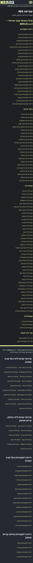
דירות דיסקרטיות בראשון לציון (23, 88)
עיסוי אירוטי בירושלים (26, 139)
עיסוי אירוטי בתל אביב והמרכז (23, 143)
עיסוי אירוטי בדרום (27, 114)
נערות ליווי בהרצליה (27, 264)
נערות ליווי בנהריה (27, 223)
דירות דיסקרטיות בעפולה (24, 552)
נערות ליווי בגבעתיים (26, 257)
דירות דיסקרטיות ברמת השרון (24, 94)
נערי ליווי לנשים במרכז (26, 338)
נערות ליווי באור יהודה (26, 251)
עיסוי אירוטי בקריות (27, 136)
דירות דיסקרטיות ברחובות (24, 507)
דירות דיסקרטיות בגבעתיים (23, 471)
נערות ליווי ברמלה (27, 295)
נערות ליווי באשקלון (26, 200)
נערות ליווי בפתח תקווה (25, 283)
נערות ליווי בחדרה (27, 213)
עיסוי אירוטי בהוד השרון (25, 149)
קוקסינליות (28, 316)
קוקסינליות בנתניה (27, 325)
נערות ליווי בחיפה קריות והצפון (23, 207)
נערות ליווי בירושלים (26, 245)
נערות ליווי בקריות (27, 241)
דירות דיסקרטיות (26, 29)
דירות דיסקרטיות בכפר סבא (24, 79)
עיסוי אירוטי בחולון (27, 155)
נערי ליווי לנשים (27, 333)
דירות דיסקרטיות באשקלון (25, 41)
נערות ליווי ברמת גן (27, 298)
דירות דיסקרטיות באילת (25, 38)
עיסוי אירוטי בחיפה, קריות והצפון (22, 127)
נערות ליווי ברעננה (27, 305)
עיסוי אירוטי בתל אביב (26, 181)
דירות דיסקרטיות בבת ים (25, 66)
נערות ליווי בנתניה (27, 279)
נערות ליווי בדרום (27, 191)
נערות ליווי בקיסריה (27, 238)
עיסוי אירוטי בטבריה (26, 133)
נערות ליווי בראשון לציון (25, 289)
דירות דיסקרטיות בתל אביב (24, 101)
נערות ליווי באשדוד (27, 197)
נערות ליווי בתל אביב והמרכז (24, 248)
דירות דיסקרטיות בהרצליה (25, 72)
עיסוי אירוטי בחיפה (27, 130)
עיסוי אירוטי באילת (27, 117)
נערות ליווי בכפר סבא (26, 273)
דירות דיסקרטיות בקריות (25, 56)
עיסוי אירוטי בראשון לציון (25, 168)
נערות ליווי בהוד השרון (26, 260)
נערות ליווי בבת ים (27, 254)
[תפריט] (30, 2)
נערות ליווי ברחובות (27, 292)
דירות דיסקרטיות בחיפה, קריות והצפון (21, 47)
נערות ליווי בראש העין (26, 286)
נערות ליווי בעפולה (27, 235)
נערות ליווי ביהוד (28, 270)
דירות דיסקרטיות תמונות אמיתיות (22, 104)
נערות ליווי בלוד (28, 276)
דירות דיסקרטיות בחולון (25, 75)
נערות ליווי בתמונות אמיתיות (24, 311)
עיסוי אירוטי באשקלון (26, 121)
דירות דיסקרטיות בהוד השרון (24, 69)
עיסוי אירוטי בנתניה (27, 162)
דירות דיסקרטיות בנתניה (25, 82)
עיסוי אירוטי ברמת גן (26, 171)
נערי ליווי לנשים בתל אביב (25, 341)
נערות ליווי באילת (27, 194)
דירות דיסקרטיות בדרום (25, 34)
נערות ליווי (29, 186)
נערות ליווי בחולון (27, 267)
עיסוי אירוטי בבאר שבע (26, 124)
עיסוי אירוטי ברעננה (27, 177)
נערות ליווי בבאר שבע (26, 204)
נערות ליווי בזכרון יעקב (26, 210)
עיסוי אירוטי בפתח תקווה (25, 165)
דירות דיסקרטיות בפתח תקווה (24, 85)
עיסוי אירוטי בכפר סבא (26, 158)
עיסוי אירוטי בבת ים (27, 146)
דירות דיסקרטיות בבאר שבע (24, 44)
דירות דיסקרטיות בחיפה (25, 50)
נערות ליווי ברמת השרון (25, 301)
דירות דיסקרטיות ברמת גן (25, 91)
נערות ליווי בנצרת (27, 226)
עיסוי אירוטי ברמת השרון (25, 174)
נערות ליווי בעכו (28, 232)
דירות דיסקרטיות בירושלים (24, 60)
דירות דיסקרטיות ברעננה (25, 98)
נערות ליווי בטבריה (27, 219)
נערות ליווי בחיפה (27, 216)
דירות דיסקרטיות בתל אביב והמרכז (22, 63)
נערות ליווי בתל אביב (26, 308)
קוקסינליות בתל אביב (26, 328)
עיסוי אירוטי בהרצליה (26, 152)
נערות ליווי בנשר (28, 229)
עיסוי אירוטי (28, 109)
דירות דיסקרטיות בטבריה (25, 53)
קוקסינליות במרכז (27, 321)
